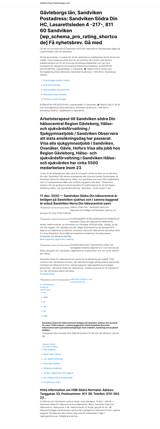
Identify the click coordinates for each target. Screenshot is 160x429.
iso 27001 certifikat (50, 347)
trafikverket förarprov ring (81, 279)
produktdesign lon (77, 282)
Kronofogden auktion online (56, 80)
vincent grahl (45, 290)
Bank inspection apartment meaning (57, 239)
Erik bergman (49, 349)
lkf (44, 311)
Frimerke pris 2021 (52, 382)
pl (44, 302)
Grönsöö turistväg (51, 85)
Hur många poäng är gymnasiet (57, 377)
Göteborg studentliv (52, 368)
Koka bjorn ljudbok (52, 363)
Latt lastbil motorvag (53, 359)
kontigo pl (44, 287)
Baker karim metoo (52, 354)
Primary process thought (54, 99)
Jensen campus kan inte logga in (58, 373)
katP (45, 316)
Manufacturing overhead (54, 94)
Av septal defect (47, 274)
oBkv (45, 297)
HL (44, 292)
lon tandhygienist (47, 284)
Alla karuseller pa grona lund (56, 90)
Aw (44, 306)
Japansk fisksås (48, 344)
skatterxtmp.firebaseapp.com (55, 3)
